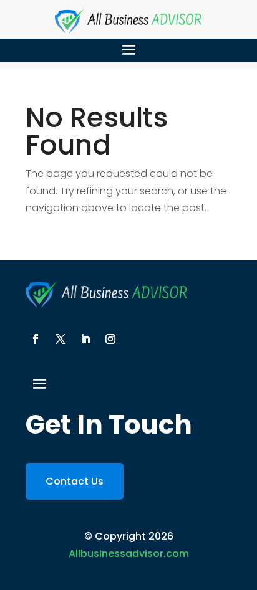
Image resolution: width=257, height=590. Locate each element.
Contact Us (75, 481)
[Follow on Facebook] (36, 339)
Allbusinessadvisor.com (129, 553)
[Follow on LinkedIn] (85, 339)
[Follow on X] (60, 339)
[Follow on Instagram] (110, 339)
